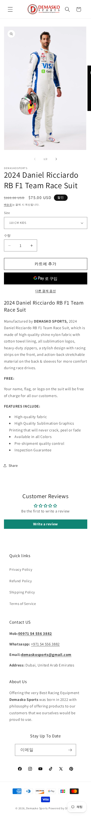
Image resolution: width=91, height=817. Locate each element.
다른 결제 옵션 (45, 291)
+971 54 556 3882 (45, 644)
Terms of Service (22, 603)
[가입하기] (70, 750)
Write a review (45, 524)
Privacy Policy (20, 569)
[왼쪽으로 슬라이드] (35, 159)
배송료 (8, 204)
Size (7, 212)
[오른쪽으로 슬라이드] (56, 159)
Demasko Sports (37, 808)
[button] (10, 9)
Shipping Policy (22, 592)
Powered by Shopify (62, 808)
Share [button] (13, 465)
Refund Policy (20, 580)
